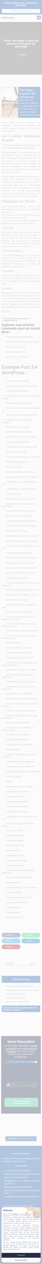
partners (15, 1214)
